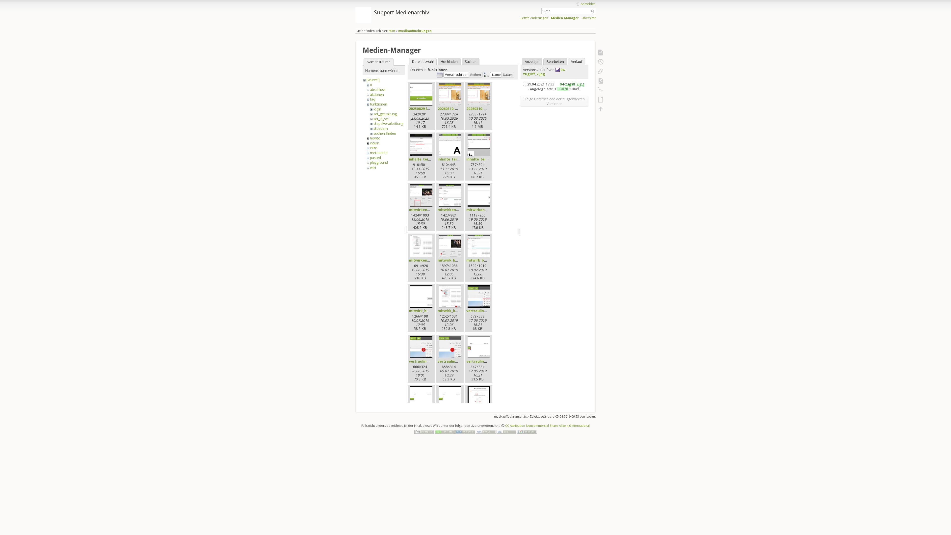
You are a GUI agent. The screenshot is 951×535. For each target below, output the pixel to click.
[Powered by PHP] (465, 431)
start (392, 31)
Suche (593, 11)
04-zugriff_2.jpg (544, 71)
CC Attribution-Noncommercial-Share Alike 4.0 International (547, 426)
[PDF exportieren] (600, 80)
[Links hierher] (600, 71)
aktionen (377, 94)
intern (374, 143)
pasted (375, 157)
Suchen (470, 61)
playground (379, 162)
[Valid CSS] (506, 431)
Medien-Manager (565, 18)
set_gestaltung (385, 113)
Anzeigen (532, 61)
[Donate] (445, 431)
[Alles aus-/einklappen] (600, 90)
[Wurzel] (373, 80)
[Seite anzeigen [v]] (600, 52)
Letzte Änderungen (534, 18)
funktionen (378, 104)
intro (373, 147)
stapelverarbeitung (388, 123)
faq (372, 99)
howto (375, 138)
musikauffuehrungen (415, 31)
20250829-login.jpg (425, 108)
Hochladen (449, 61)
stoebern (380, 128)
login (377, 109)
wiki (373, 167)
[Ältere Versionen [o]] (600, 62)
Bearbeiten (555, 61)
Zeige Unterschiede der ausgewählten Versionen (554, 101)
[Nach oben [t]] (600, 109)
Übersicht (589, 18)
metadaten (379, 152)
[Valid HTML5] (486, 431)
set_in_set (381, 118)
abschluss (378, 89)
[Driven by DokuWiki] (527, 431)
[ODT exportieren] (600, 99)
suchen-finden (384, 133)
